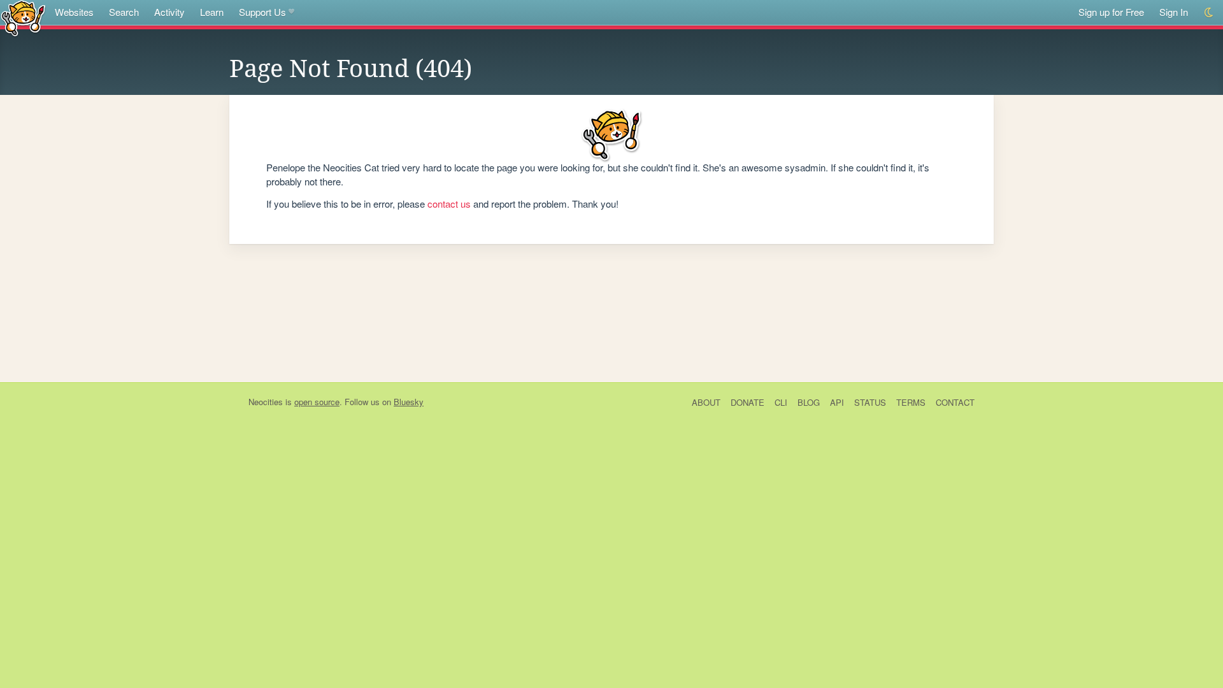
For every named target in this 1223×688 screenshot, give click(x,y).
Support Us (262, 11)
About (706, 402)
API (837, 402)
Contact (955, 402)
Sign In (1173, 11)
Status (870, 402)
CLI (781, 402)
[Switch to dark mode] (1209, 12)
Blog (808, 402)
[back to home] (23, 17)
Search (124, 11)
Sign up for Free (1111, 11)
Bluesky (409, 402)
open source (317, 402)
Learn (212, 11)
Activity (169, 11)
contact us (449, 203)
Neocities (265, 402)
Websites (74, 11)
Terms (911, 402)
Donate (747, 402)
